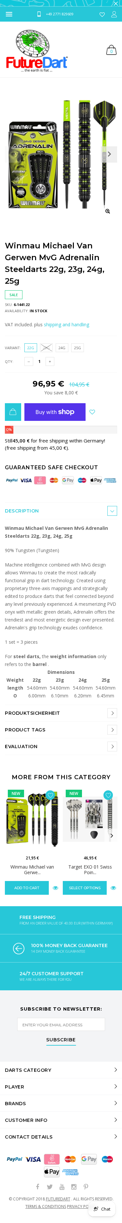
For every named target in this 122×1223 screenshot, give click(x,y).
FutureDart (58, 1204)
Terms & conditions (45, 1211)
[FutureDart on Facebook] (38, 1192)
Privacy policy (82, 1211)
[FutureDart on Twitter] (50, 1192)
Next (111, 841)
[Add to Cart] (13, 417)
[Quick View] (55, 893)
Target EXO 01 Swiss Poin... (90, 875)
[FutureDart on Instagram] (74, 1192)
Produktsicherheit (32, 718)
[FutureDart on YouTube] (62, 1192)
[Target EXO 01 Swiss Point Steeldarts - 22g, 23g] (90, 824)
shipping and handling (66, 330)
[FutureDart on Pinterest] (86, 1192)
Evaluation (21, 752)
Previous (10, 841)
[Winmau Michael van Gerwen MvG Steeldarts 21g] (32, 824)
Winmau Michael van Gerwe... (32, 875)
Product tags (25, 735)
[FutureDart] (36, 54)
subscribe (61, 1045)
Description (22, 516)
